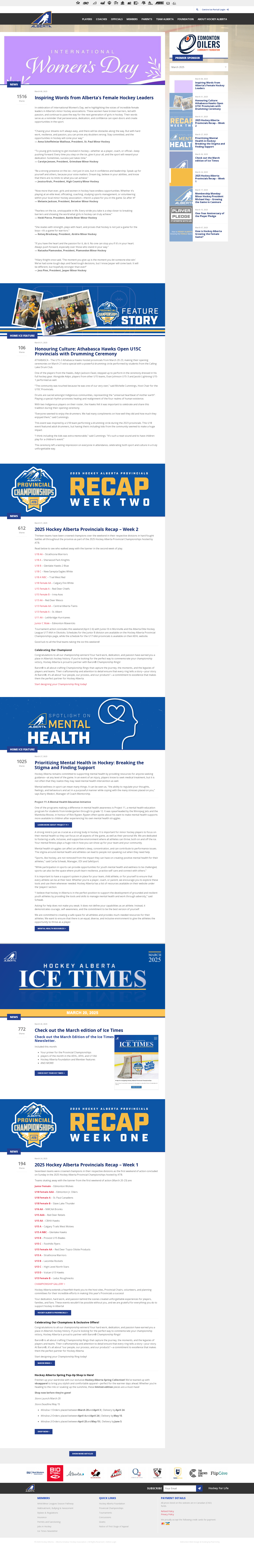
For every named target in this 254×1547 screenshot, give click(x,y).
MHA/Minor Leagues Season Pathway (55, 1503)
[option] (34, 1473)
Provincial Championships (111, 1508)
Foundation (186, 19)
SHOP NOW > (44, 1431)
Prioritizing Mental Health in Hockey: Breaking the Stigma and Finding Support (89, 765)
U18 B (38, 565)
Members (132, 19)
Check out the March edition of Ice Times (79, 1030)
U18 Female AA (43, 583)
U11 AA (39, 617)
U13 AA (39, 600)
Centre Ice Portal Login (214, 9)
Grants (102, 1521)
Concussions (105, 1517)
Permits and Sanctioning (48, 1521)
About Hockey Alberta (212, 19)
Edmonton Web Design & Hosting (194, 1542)
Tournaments (105, 1512)
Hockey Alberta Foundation (112, 1503)
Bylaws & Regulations (47, 1512)
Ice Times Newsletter (47, 1531)
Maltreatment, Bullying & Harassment (55, 1508)
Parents (147, 19)
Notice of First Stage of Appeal (113, 1526)
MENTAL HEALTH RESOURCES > (52, 928)
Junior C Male (42, 623)
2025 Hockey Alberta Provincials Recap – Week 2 (86, 529)
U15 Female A (42, 588)
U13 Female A (42, 611)
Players (87, 19)
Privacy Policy (167, 1514)
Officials (117, 19)
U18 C (38, 571)
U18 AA (39, 554)
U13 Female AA (43, 606)
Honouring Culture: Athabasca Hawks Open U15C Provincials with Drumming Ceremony (88, 351)
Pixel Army (215, 1542)
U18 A (38, 560)
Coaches (101, 19)
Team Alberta (165, 19)
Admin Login (111, 1542)
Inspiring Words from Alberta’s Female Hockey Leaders (94, 98)
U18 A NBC (41, 577)
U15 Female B (42, 594)
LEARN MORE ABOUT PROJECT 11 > (53, 825)
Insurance (42, 1517)
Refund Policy (167, 1511)
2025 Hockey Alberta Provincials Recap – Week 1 (86, 1165)
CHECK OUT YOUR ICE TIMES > (51, 1073)
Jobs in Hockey (44, 1526)
